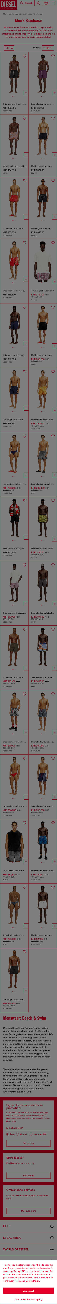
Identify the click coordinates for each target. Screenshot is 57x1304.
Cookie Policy (32, 1281)
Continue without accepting (28, 1299)
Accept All (28, 1291)
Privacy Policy (14, 1281)
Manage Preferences (34, 1277)
